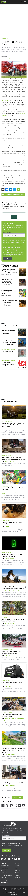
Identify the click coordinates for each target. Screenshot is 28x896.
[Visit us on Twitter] (7, 805)
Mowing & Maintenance (8, 328)
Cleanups (4, 617)
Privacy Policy (17, 256)
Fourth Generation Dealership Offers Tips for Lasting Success (8, 342)
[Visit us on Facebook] (11, 805)
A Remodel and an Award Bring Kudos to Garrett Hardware (8, 364)
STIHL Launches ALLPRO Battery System (12, 683)
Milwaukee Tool (9, 461)
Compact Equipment (7, 585)
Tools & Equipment (7, 421)
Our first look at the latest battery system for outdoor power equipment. (13, 658)
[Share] (6, 189)
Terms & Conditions (11, 890)
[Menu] (25, 1)
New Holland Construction (13, 591)
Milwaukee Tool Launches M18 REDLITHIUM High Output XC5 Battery (7, 281)
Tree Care (4, 39)
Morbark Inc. (5, 100)
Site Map (20, 890)
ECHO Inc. (7, 526)
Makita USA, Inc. (9, 623)
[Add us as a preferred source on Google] (18, 189)
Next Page (17, 797)
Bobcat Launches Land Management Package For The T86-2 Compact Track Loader (9, 270)
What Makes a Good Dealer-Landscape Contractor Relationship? (8, 332)
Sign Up (7, 258)
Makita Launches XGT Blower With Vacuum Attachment (12, 620)
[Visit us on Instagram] (15, 805)
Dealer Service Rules (8, 351)
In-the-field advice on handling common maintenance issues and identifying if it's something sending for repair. (12, 529)
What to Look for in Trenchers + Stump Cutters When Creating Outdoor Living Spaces (13, 750)
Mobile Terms (6, 256)
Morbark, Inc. (8, 58)
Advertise (13, 888)
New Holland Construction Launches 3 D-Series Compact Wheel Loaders (13, 587)
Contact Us (6, 888)
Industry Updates (6, 486)
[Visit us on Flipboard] (19, 805)
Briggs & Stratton (10, 558)
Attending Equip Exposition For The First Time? (8, 291)
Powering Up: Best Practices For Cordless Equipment (11, 555)
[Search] (21, 1)
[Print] (2, 189)
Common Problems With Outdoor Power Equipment (9, 302)
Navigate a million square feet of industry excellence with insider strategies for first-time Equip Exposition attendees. (13, 497)
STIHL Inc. (8, 655)
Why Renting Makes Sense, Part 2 (12, 783)
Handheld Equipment (7, 455)
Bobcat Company (10, 429)
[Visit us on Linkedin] (2, 805)
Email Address (7, 232)
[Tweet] (14, 189)
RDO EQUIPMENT (10, 754)
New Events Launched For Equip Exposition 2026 (11, 715)
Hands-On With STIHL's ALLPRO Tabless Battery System (11, 652)
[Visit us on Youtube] (23, 805)
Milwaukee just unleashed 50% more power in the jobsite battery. (14, 464)
